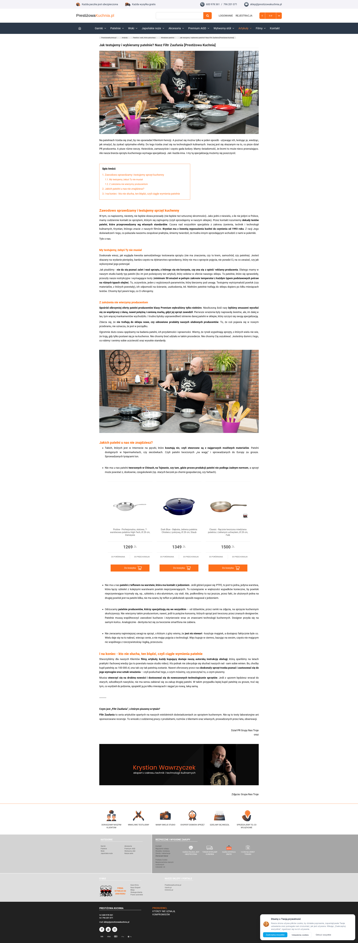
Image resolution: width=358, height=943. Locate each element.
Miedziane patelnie (167, 38)
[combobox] (179, 15)
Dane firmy (134, 885)
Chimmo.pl (169, 890)
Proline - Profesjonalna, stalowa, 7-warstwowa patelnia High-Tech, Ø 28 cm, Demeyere (130, 532)
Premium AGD (197, 28)
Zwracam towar (162, 856)
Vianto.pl (168, 888)
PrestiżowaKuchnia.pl (108, 38)
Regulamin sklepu (162, 849)
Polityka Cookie (161, 860)
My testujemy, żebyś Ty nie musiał (124, 179)
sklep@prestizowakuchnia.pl (266, 4)
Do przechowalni (142, 557)
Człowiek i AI (160, 867)
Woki (131, 28)
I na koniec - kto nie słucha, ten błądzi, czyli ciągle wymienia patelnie (141, 193)
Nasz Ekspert (135, 888)
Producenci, (159, 908)
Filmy (259, 28)
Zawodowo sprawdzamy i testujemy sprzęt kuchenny (133, 174)
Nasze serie (128, 853)
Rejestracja (244, 15)
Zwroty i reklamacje (163, 853)
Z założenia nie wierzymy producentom (126, 184)
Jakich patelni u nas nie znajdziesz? (123, 188)
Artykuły (243, 28)
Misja (132, 890)
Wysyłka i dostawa (163, 851)
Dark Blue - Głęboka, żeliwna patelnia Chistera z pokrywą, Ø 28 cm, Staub (179, 531)
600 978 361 (213, 4)
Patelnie (115, 28)
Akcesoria (175, 28)
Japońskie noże (151, 28)
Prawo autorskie (136, 895)
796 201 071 (230, 4)
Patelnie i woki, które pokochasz (144, 38)
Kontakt (275, 28)
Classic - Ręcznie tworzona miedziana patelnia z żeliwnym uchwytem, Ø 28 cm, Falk (228, 532)
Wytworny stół (222, 28)
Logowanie (226, 15)
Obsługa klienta (136, 892)
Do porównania (118, 557)
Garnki (99, 28)
